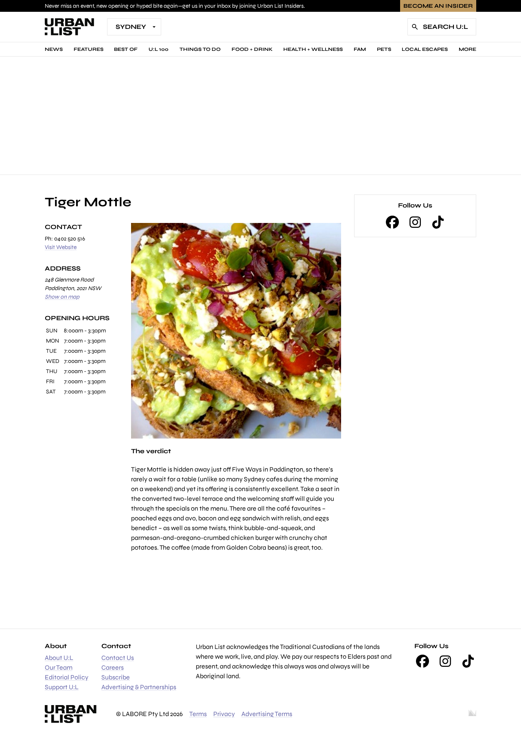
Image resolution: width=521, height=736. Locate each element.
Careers (112, 667)
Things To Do (200, 49)
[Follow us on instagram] (415, 222)
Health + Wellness (313, 49)
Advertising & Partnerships (138, 687)
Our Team (58, 667)
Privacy (224, 714)
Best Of (126, 49)
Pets (384, 49)
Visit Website (61, 247)
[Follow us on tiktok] (438, 222)
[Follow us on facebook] (392, 222)
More (467, 49)
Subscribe (115, 677)
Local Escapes (425, 49)
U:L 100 (159, 49)
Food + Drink (252, 49)
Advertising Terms (266, 714)
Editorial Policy (66, 677)
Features (88, 49)
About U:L (59, 658)
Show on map (62, 296)
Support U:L (62, 687)
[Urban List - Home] (69, 26)
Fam (360, 49)
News (54, 49)
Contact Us (117, 658)
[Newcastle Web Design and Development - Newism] (472, 714)
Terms (198, 714)
